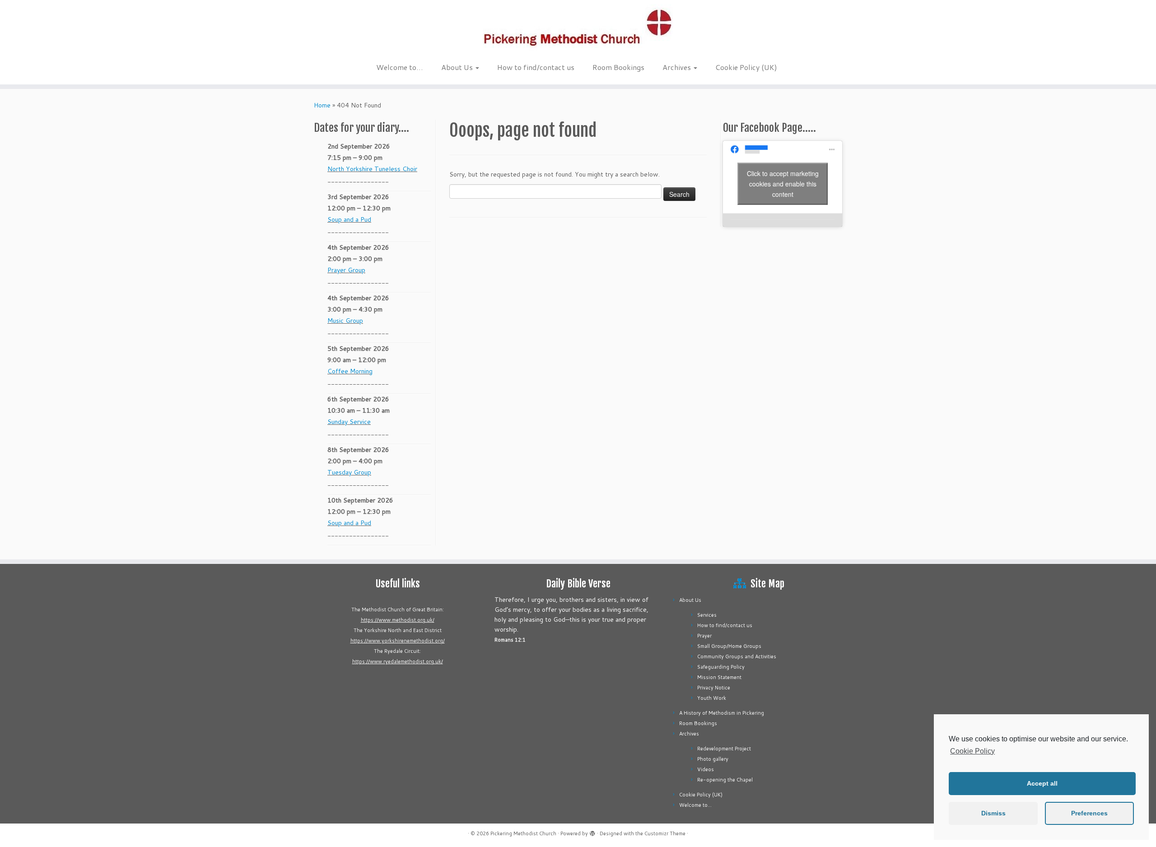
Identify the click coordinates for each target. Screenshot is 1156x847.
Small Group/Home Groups (729, 646)
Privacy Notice (713, 687)
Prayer (704, 635)
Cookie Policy (972, 751)
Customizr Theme (664, 833)
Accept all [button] (1042, 783)
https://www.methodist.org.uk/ (397, 620)
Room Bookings (618, 67)
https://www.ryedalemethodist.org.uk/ (397, 661)
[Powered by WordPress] (592, 831)
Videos (705, 769)
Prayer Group (346, 270)
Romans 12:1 (510, 639)
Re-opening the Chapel (725, 779)
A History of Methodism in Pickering (721, 713)
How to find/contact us (535, 67)
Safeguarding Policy (721, 666)
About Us (458, 67)
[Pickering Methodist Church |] (578, 29)
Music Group (345, 320)
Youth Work (711, 698)
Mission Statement (719, 677)
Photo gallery (712, 759)
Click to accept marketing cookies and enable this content (783, 183)
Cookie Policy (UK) (746, 67)
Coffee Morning (350, 371)
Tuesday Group (349, 472)
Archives (677, 67)
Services (707, 615)
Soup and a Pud (349, 219)
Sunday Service (349, 421)
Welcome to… (399, 67)
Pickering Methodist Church (523, 833)
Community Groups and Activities (736, 656)
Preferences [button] (1089, 813)
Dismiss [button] (993, 813)
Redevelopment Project (724, 748)
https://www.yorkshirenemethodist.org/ (397, 640)
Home (322, 105)
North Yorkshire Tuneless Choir (372, 168)
